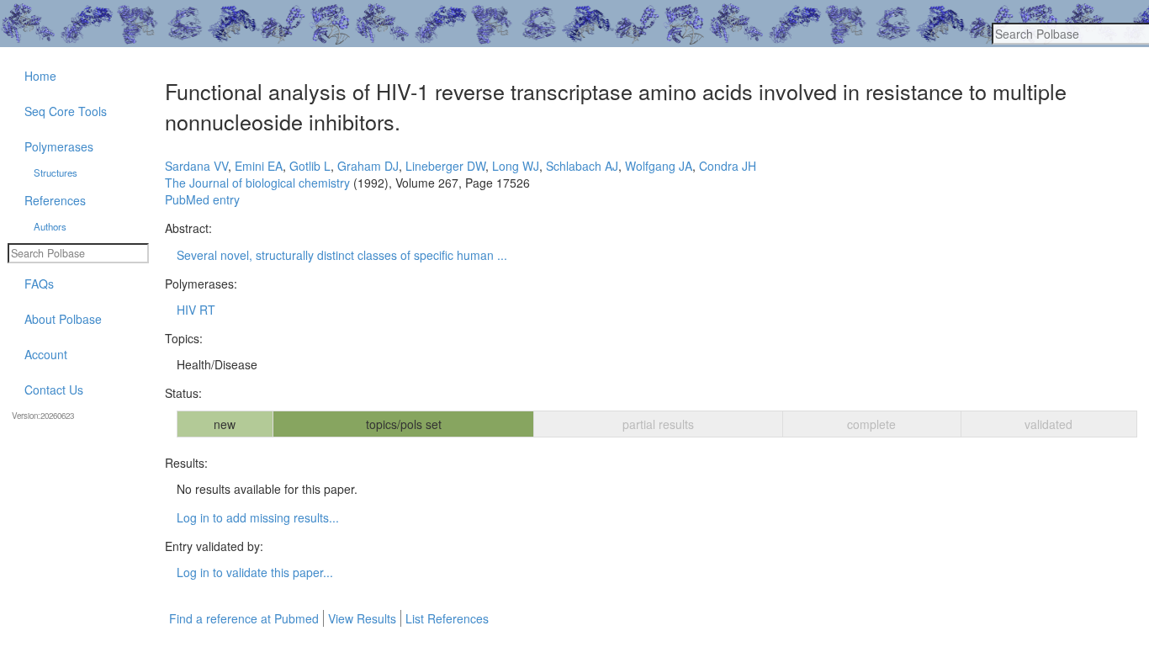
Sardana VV (196, 165)
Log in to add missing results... (258, 517)
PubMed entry (202, 199)
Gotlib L (310, 165)
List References (447, 618)
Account (45, 354)
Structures (55, 172)
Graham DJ (368, 165)
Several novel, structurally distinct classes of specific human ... (342, 255)
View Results (362, 618)
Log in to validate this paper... (255, 572)
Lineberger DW (445, 165)
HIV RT (196, 309)
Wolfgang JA (658, 165)
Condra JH (727, 165)
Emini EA (259, 165)
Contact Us (53, 389)
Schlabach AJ (582, 165)
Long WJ (515, 165)
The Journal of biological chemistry (257, 182)
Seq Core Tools (65, 111)
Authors (50, 226)
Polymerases (58, 146)
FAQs (39, 283)
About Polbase (63, 318)
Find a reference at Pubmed (244, 618)
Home (40, 75)
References (55, 200)
